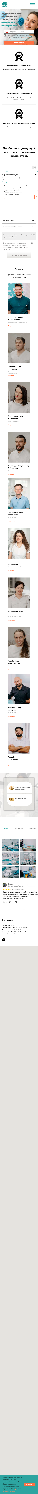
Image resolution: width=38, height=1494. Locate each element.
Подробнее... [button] (11, 326)
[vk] (3, 939)
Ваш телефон (8, 29)
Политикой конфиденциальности (18, 38)
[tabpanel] (19, 858)
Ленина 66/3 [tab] (32, 828)
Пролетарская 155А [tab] (19, 828)
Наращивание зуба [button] (10, 175)
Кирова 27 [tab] (7, 828)
